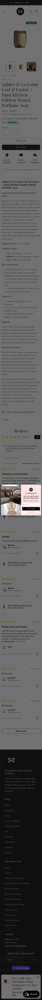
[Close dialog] (40, 485)
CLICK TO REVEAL (31, 508)
